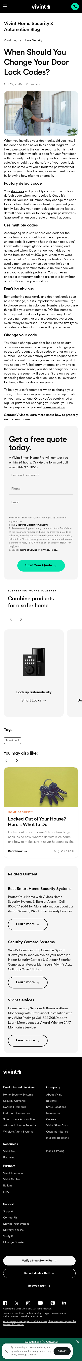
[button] (5, 6)
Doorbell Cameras (14, 1107)
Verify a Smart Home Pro (37, 1260)
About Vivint (54, 1094)
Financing (9, 1157)
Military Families (13, 1230)
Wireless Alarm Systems (18, 1131)
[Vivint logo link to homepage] (41, 6)
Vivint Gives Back (57, 1125)
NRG (6, 1191)
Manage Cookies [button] (27, 1355)
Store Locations (56, 1107)
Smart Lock (12, 740)
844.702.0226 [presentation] (75, 6)
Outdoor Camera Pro (16, 1113)
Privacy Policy (49, 550)
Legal (46, 1314)
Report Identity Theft (37, 1273)
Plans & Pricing (55, 1151)
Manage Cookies (13, 1242)
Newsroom (53, 1113)
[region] (37, 1351)
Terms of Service (28, 550)
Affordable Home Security (19, 1125)
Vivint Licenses (10, 1317)
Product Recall (59, 1314)
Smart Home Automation (19, 1119)
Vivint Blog (10, 40)
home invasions (54, 407)
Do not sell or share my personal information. (25, 1322)
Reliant (7, 1185)
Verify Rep (9, 1236)
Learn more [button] (25, 924)
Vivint (21, 415)
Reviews (51, 1101)
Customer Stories (57, 1131)
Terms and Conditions (13, 1314)
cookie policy (31, 1351)
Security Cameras (14, 1101)
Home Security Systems (18, 1094)
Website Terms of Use (31, 1317)
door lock (17, 191)
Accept (62, 1351)
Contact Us (10, 1217)
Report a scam (37, 1285)
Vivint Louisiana (13, 1173)
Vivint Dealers (11, 1179)
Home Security (33, 40)
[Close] (6, 1351)
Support (8, 1211)
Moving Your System (16, 1223)
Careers (51, 1119)
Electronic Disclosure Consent (31, 525)
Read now (15, 851)
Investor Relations (57, 1138)
